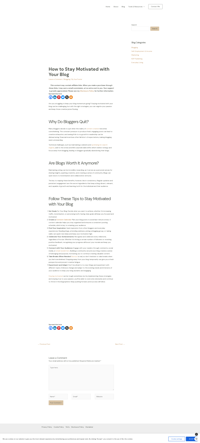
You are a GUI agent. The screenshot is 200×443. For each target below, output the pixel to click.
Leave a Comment (55, 79)
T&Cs (67, 427)
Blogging (67, 79)
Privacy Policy (47, 427)
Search (134, 25)
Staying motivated (56, 276)
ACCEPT (191, 439)
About (115, 7)
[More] (71, 97)
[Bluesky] (63, 97)
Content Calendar (63, 220)
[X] (67, 97)
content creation (93, 129)
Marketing (135, 55)
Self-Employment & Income (141, 51)
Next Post (120, 344)
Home (108, 7)
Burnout (74, 256)
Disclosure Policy (87, 91)
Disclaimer (89, 427)
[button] (143, 6)
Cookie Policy (59, 427)
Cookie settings (176, 439)
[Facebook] (50, 97)
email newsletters (62, 251)
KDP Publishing (136, 59)
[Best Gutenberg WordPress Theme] (136, 79)
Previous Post (44, 344)
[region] (100, 438)
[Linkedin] (55, 97)
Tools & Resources (135, 7)
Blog (123, 7)
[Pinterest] (59, 97)
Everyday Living (137, 62)
